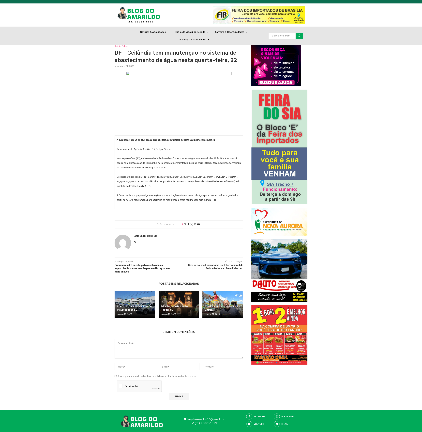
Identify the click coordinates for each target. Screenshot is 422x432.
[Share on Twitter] (191, 224)
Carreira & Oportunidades (229, 31)
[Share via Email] (198, 224)
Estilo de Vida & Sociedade (190, 31)
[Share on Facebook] (188, 224)
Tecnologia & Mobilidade (192, 39)
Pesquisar (299, 36)
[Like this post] (185, 224)
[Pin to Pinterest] (195, 224)
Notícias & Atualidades (153, 31)
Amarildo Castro (145, 236)
